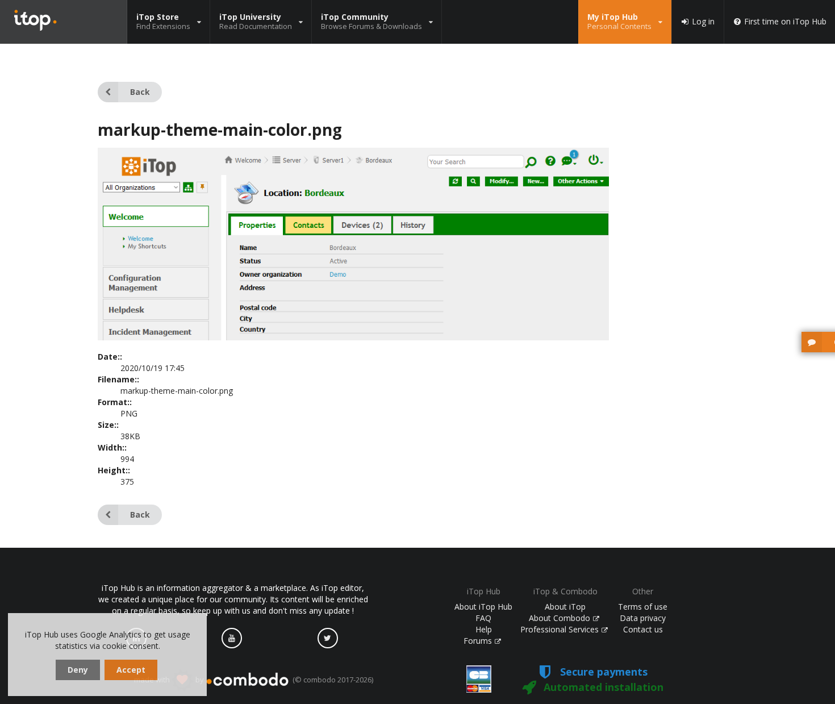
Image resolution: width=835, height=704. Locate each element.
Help (483, 629)
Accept (130, 669)
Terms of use (642, 606)
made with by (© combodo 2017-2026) (253, 679)
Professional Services (560, 629)
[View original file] (353, 337)
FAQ (483, 618)
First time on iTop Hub (785, 21)
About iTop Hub (483, 606)
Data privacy (643, 618)
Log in (703, 21)
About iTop (565, 606)
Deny (78, 669)
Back (140, 91)
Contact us (643, 629)
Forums (479, 640)
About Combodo (560, 618)
